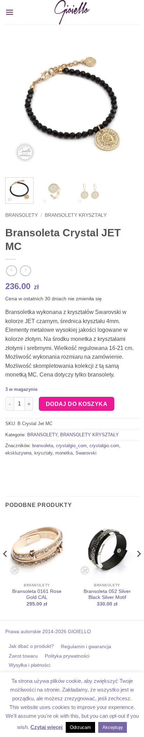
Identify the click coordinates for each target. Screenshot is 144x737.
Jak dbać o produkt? (31, 646)
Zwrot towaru (23, 656)
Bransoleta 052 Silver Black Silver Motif (107, 594)
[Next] (127, 105)
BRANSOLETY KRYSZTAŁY (76, 215)
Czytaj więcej (46, 727)
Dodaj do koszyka (76, 404)
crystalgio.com (104, 445)
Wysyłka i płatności (29, 665)
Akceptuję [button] (112, 727)
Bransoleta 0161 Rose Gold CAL (37, 594)
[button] (9, 12)
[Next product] (11, 270)
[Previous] (16, 105)
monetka (64, 453)
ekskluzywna (18, 453)
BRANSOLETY (21, 215)
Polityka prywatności (67, 656)
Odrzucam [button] (80, 727)
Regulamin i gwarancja (86, 646)
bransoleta (42, 445)
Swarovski (85, 453)
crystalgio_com (71, 445)
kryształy (43, 453)
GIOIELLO (78, 631)
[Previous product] (25, 270)
